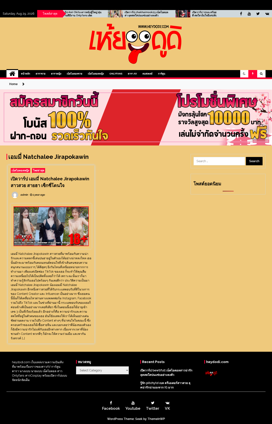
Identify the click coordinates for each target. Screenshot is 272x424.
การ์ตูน (161, 73)
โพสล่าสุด (38, 170)
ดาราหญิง (56, 73)
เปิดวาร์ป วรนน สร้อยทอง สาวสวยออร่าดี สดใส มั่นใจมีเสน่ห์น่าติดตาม (191, 14)
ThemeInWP (156, 419)
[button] (244, 73)
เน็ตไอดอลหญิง (96, 73)
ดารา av (132, 73)
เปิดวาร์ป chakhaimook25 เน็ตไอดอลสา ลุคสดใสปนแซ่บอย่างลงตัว (123, 14)
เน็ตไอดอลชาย (74, 73)
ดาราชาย (41, 73)
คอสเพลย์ (147, 73)
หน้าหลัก (25, 73)
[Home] (12, 73)
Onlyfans (115, 73)
